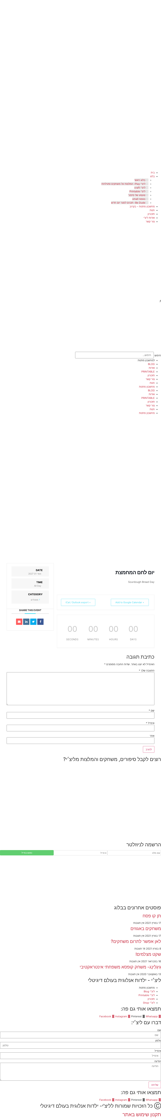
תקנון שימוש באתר (141, 1114)
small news (138, 198)
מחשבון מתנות (147, 386)
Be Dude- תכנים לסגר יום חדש (128, 202)
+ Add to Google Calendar (129, 602)
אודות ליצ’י (149, 217)
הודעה (157, 1061)
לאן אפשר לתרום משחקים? (136, 941)
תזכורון (151, 213)
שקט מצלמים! (148, 954)
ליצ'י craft (139, 187)
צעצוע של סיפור (136, 195)
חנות (152, 210)
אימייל (150, 723)
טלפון (158, 1040)
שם (151, 710)
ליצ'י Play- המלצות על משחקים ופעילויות (123, 183)
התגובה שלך (146, 670)
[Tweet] (33, 622)
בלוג (152, 176)
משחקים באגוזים (145, 928)
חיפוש (158, 355)
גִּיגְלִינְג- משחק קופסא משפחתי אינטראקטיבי (120, 967)
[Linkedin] (26, 622)
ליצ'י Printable (137, 191)
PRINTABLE (148, 371)
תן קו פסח (152, 915)
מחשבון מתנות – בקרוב (142, 206)
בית (153, 172)
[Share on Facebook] (40, 622)
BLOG (151, 364)
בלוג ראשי (139, 180)
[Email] (19, 622)
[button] (158, 301)
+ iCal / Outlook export (78, 602)
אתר (152, 735)
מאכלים (34, 599)
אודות (152, 367)
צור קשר (150, 221)
